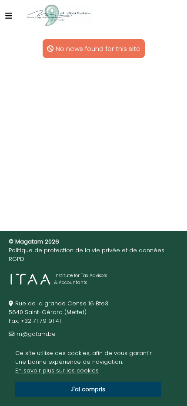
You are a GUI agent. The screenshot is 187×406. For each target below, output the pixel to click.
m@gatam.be (36, 334)
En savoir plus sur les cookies (57, 370)
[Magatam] (59, 15)
